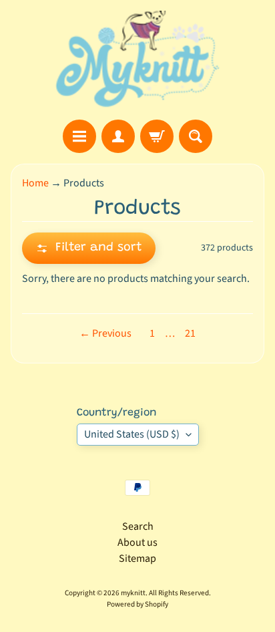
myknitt (133, 593)
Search (138, 526)
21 (190, 333)
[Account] (118, 136)
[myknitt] (137, 60)
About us (137, 542)
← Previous (105, 333)
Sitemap (137, 558)
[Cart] (157, 136)
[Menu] (79, 136)
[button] (89, 248)
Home (35, 183)
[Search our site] (195, 136)
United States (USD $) (132, 434)
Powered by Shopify (137, 604)
